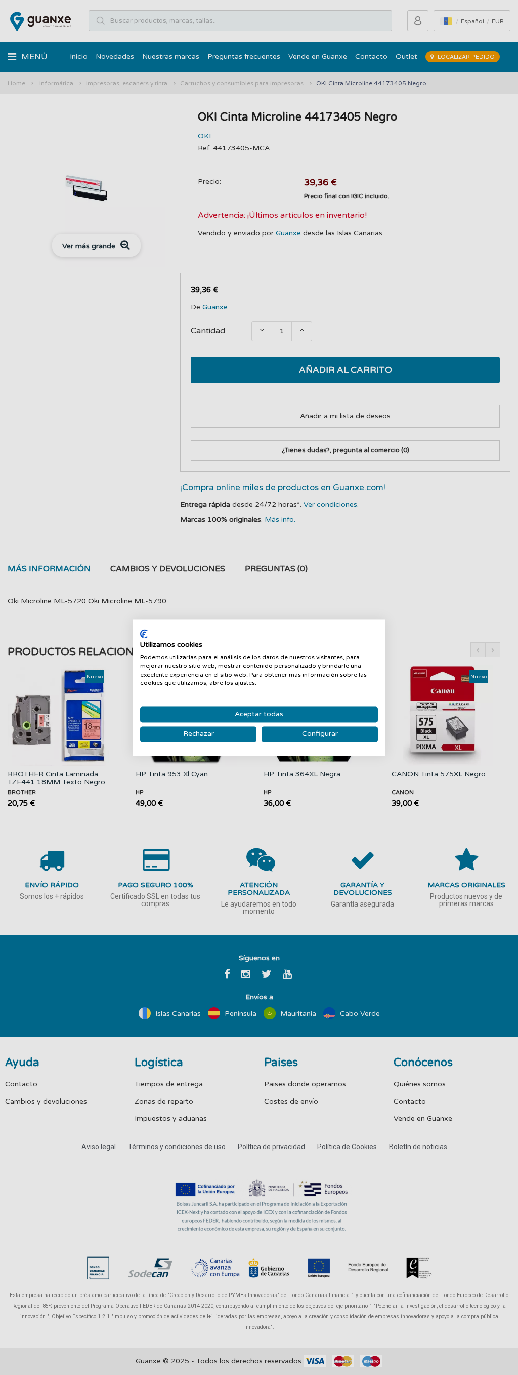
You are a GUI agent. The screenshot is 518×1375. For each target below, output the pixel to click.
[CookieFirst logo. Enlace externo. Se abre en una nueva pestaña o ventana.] (144, 633)
